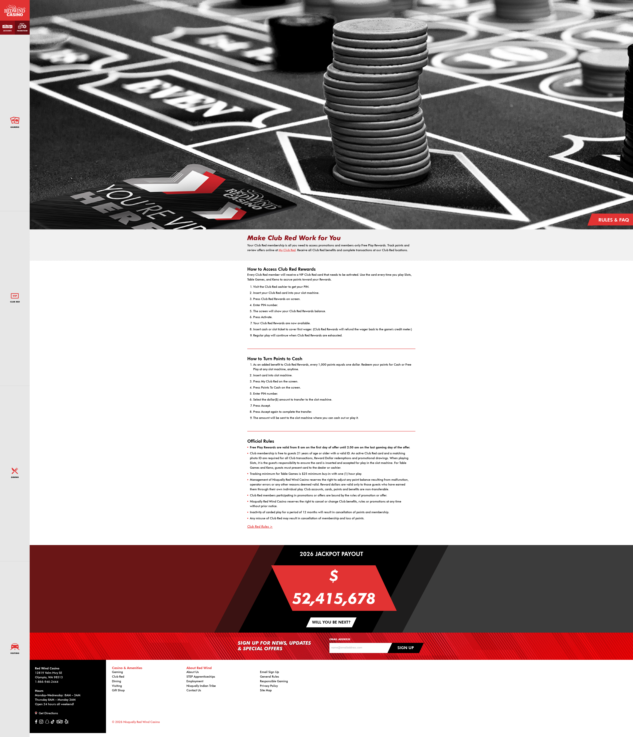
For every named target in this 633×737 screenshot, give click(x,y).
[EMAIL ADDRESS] (362, 648)
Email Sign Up (269, 672)
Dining (15, 477)
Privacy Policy (269, 686)
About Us (192, 672)
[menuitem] (15, 123)
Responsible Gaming (274, 681)
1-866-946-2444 (46, 681)
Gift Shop (118, 690)
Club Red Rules (258, 526)
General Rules (269, 676)
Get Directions (48, 713)
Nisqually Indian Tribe (201, 686)
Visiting (14, 653)
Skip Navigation (46, 6)
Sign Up (405, 648)
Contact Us (193, 690)
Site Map (266, 690)
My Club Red (287, 250)
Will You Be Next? (331, 622)
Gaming (14, 127)
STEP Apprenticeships (200, 676)
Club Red (15, 302)
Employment (194, 681)
